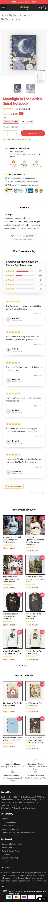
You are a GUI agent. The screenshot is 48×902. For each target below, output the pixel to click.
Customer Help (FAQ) (10, 858)
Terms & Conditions (9, 822)
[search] (40, 7)
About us (5, 819)
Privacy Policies (8, 826)
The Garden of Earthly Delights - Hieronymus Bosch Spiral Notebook (34, 740)
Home (3, 15)
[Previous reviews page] (31, 493)
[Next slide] (43, 52)
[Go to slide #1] (18, 88)
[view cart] (44, 7)
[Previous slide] (4, 52)
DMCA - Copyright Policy (11, 829)
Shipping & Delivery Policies (12, 844)
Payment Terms (8, 847)
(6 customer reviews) (22, 109)
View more (24, 666)
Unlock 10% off (5, 891)
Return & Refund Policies (11, 851)
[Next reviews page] (43, 493)
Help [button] (43, 899)
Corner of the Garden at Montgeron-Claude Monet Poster (35, 579)
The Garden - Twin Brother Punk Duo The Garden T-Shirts (11, 579)
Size (4, 118)
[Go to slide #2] (30, 88)
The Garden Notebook (10, 19)
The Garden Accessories (19, 15)
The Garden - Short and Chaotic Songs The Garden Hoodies (12, 539)
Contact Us (6, 854)
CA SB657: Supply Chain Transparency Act (18, 833)
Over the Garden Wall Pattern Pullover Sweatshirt (11, 616)
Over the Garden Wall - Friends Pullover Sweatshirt (34, 616)
